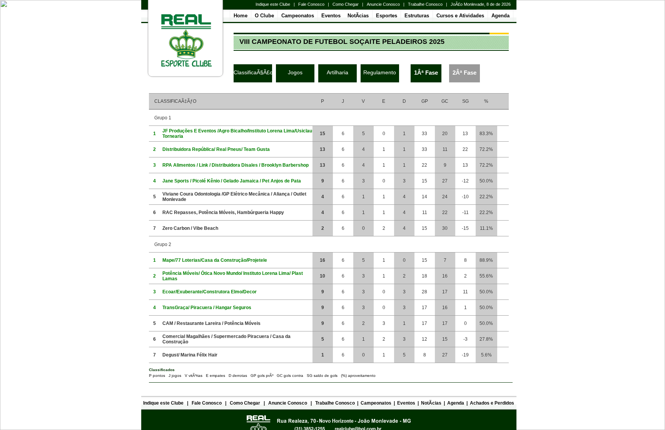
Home (240, 15)
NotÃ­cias (358, 15)
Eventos (331, 15)
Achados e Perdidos (492, 403)
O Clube (264, 15)
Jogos (295, 72)
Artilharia (337, 72)
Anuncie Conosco (383, 4)
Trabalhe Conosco (425, 4)
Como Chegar (345, 4)
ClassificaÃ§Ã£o (253, 72)
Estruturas (416, 15)
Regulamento (379, 72)
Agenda (500, 15)
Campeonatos (297, 15)
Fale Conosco (311, 4)
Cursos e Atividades (460, 15)
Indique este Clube (273, 4)
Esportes (386, 15)
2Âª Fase (464, 72)
